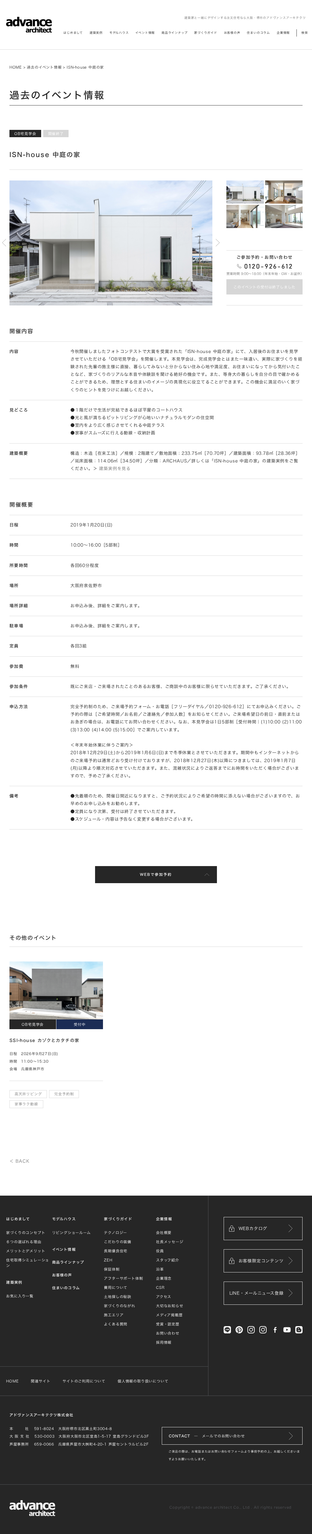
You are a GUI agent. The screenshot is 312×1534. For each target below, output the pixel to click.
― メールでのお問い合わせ (207, 1436)
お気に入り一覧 (20, 1296)
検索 (304, 32)
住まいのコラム (258, 32)
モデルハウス (119, 32)
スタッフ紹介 (167, 1260)
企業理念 (164, 1278)
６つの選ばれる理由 (23, 1241)
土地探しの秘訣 (117, 1296)
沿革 (160, 1269)
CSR (160, 1287)
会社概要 (164, 1232)
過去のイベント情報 (44, 67)
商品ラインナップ (174, 32)
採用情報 (164, 1342)
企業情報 (283, 32)
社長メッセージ (169, 1241)
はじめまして (73, 32)
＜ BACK (19, 1161)
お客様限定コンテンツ (261, 1261)
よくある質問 (115, 1324)
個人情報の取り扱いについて (143, 1381)
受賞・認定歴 (167, 1324)
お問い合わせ (167, 1333)
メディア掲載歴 (169, 1315)
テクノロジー (115, 1232)
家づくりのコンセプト (25, 1232)
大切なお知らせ (169, 1305)
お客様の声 (232, 32)
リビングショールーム (71, 1232)
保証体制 (111, 1269)
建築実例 (96, 32)
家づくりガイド (205, 32)
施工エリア (113, 1315)
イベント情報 (145, 32)
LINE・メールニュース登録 (256, 1293)
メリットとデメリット (25, 1251)
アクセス (163, 1296)
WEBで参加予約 (156, 874)
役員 (160, 1251)
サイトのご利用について (83, 1381)
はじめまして (18, 1219)
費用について (115, 1287)
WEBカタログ (253, 1228)
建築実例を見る (115, 468)
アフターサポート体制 (123, 1278)
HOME (15, 67)
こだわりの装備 (117, 1241)
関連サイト (40, 1381)
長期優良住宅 (115, 1251)
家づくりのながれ (119, 1305)
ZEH (108, 1260)
